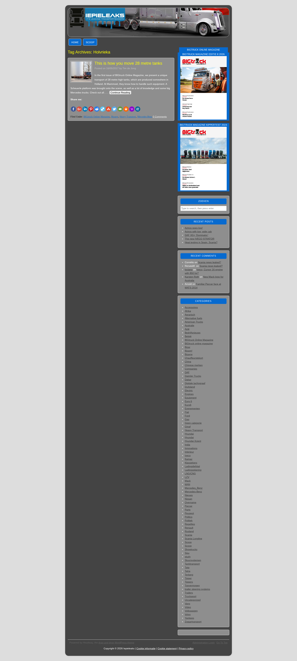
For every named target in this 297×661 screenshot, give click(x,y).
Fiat (187, 412)
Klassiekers (191, 462)
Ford (187, 415)
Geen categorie (193, 423)
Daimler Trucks (193, 376)
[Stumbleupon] (108, 109)
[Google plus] (79, 109)
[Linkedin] (85, 109)
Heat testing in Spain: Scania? (201, 242)
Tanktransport (192, 563)
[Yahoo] (131, 109)
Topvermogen (192, 585)
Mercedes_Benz (193, 488)
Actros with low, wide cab (198, 231)
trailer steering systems (197, 589)
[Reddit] (96, 109)
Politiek (188, 520)
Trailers (189, 592)
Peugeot (189, 513)
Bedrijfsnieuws (192, 332)
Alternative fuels (193, 318)
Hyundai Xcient (193, 441)
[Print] (126, 109)
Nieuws (189, 495)
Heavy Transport (128, 116)
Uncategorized (193, 600)
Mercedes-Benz (144, 116)
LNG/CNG (190, 473)
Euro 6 (188, 401)
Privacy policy (186, 648)
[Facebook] (73, 109)
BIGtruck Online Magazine (97, 116)
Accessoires (191, 307)
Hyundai (189, 433)
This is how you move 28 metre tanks (128, 63)
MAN (187, 484)
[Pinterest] (91, 109)
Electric (189, 390)
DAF (187, 372)
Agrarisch (190, 314)
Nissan (188, 498)
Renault (189, 527)
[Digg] (137, 109)
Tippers (189, 582)
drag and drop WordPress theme (116, 642)
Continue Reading (120, 92)
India (187, 444)
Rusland (189, 531)
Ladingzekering (193, 470)
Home (75, 42)
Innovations (191, 448)
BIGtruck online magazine (199, 343)
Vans (187, 603)
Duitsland (190, 386)
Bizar (187, 347)
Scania (188, 535)
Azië (187, 329)
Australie (189, 325)
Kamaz (188, 459)
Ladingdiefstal (192, 466)
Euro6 (188, 405)
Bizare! (188, 350)
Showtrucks (191, 549)
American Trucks (194, 321)
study (188, 556)
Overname (190, 502)
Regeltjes (190, 524)
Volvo (188, 614)
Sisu (187, 553)
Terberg (189, 574)
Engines (189, 394)
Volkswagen (191, 610)
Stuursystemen (193, 560)
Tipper (188, 578)
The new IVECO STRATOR (199, 238)
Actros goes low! (194, 228)
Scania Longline (193, 538)
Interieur (189, 451)
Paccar (188, 506)
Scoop (90, 42)
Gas (187, 419)
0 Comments (160, 116)
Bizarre (114, 116)
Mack (188, 480)
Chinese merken (194, 365)
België (188, 336)
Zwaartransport (193, 621)
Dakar (188, 379)
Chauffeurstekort (194, 358)
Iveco (188, 455)
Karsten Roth (192, 276)
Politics (188, 516)
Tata (187, 567)
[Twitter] (114, 109)
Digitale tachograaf (195, 383)
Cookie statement (167, 648)
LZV (187, 477)
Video (188, 607)
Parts (187, 509)
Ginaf (188, 426)
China (188, 361)
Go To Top (222, 642)
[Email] (120, 109)
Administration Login (203, 642)
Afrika (188, 311)
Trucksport (190, 596)
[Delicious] (102, 109)
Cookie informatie (146, 648)
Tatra (187, 571)
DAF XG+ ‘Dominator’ (196, 235)
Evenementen (192, 408)
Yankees (189, 618)
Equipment (190, 397)
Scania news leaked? (209, 262)
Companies (191, 368)
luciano (188, 269)
